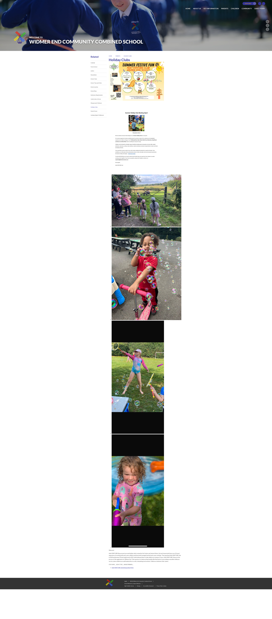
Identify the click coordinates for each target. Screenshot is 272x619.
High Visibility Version (129, 586)
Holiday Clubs (128, 56)
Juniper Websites (137, 583)
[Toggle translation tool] (259, 3)
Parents (118, 56)
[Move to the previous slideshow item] (267, 25)
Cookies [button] (164, 586)
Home (110, 56)
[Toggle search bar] (263, 3)
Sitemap (138, 586)
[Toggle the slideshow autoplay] (267, 21)
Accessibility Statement (148, 586)
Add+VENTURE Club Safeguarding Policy (123, 567)
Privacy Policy (160, 586)
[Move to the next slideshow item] (267, 29)
